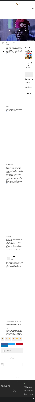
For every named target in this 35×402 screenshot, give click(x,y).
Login (22, 361)
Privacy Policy (14, 391)
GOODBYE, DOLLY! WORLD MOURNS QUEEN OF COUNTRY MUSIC (28, 83)
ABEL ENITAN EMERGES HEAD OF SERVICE (29, 79)
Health (19, 8)
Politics (12, 8)
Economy (14, 8)
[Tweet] (3, 48)
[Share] (3, 47)
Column (25, 8)
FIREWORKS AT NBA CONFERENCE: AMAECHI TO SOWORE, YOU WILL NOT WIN (28, 87)
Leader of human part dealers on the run (16, 259)
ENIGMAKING (25, 400)
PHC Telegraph (9, 350)
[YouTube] (30, 0)
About (13, 0)
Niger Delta (21, 8)
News (7, 8)
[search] (32, 44)
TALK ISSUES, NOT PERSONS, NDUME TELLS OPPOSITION (28, 90)
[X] (29, 0)
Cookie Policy (14, 390)
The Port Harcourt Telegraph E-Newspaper (14, 393)
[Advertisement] (17, 14)
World (9, 8)
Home (5, 8)
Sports (17, 8)
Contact (10, 0)
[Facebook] (31, 398)
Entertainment (28, 8)
